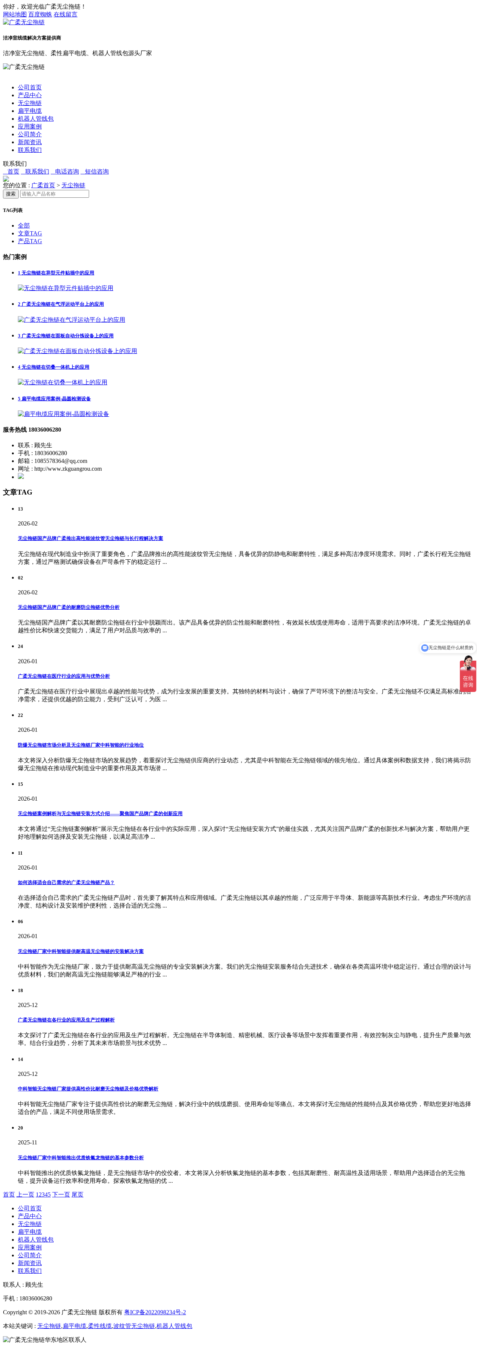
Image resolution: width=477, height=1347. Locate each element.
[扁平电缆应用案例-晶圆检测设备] (63, 414)
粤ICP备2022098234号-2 (155, 1312)
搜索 (11, 194)
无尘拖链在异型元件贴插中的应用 (56, 273)
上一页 (25, 1194)
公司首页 (30, 87)
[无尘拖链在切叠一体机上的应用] (62, 382)
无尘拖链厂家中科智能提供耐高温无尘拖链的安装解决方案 (81, 951)
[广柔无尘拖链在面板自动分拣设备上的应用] (77, 351)
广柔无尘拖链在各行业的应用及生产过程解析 (66, 1020)
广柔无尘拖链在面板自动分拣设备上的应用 (66, 336)
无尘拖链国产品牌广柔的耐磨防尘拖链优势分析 (69, 607)
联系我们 (30, 150)
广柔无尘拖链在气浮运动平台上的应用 (61, 304)
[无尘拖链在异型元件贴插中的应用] (65, 288)
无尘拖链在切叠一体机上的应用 (53, 367)
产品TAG (30, 241)
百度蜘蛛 (40, 14)
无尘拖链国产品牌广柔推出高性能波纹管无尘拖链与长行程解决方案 (90, 538)
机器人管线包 (36, 118)
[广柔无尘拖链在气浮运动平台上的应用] (71, 320)
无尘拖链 (30, 103)
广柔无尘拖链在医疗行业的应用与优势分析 (64, 676)
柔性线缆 (100, 1326)
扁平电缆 (30, 111)
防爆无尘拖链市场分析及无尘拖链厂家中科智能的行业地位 (81, 745)
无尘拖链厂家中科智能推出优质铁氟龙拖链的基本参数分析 (81, 1157)
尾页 (77, 1194)
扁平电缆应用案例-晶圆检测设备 (54, 398)
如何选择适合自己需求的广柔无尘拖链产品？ (66, 882)
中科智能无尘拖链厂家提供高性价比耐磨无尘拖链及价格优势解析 (88, 1089)
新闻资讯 (30, 142)
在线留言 (66, 14)
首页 (9, 1194)
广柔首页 (43, 185)
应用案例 (30, 126)
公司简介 (30, 134)
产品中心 (30, 95)
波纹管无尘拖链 (134, 1326)
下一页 (61, 1194)
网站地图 (15, 14)
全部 (24, 225)
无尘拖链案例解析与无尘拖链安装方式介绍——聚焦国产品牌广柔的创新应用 (100, 813)
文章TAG (30, 233)
